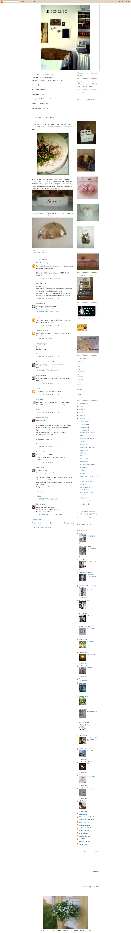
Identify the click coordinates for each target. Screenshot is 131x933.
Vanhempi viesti (69, 523)
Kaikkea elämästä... (85, 841)
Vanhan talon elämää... (86, 762)
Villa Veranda (83, 735)
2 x (88, 698)
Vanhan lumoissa (84, 825)
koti (78, 374)
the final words (91, 776)
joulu (78, 366)
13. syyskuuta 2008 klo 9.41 (48, 278)
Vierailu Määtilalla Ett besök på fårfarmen (92, 739)
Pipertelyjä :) (84, 444)
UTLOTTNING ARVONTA (91, 725)
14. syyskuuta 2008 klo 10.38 (49, 499)
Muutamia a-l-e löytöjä (91, 616)
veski (78, 397)
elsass (80, 533)
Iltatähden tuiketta (85, 788)
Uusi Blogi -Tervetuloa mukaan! (92, 590)
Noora (38, 304)
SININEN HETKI (84, 822)
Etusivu (52, 523)
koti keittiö (80, 377)
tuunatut (44, 252)
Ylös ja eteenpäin (92, 548)
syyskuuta (84, 430)
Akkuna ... (83, 453)
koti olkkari (80, 379)
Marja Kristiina (40, 263)
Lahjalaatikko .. (84, 467)
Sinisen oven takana (85, 626)
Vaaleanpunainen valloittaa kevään (92, 575)
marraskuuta (84, 424)
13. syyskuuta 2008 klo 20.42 (49, 412)
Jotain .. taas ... (84, 450)
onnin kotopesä (83, 833)
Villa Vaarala (83, 653)
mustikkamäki (83, 613)
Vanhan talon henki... (90, 668)
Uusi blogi (90, 750)
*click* (91, 518)
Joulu (88, 763)
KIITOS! (83, 484)
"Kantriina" (39, 330)
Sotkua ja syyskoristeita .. (87, 481)
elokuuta (83, 498)
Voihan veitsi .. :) (85, 470)
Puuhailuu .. (83, 473)
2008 (80, 418)
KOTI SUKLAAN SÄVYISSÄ (88, 828)
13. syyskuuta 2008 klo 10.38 (49, 312)
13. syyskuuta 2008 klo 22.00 (49, 447)
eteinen (79, 364)
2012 (80, 406)
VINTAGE (82, 559)
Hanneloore (39, 417)
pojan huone (80, 389)
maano (38, 375)
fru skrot (82, 775)
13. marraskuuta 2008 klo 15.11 (50, 515)
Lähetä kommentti (37, 520)
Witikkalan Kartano (85, 572)
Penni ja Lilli (40, 452)
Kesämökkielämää (92, 711)
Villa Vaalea (82, 801)
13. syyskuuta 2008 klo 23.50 (49, 462)
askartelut (79, 361)
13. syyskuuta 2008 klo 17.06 (49, 370)
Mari (37, 399)
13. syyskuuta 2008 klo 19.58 (49, 383)
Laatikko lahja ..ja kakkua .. (88, 464)
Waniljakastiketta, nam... (87, 819)
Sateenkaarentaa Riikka (43, 362)
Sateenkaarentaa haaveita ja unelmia (87, 586)
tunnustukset (80, 392)
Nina (37, 504)
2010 (80, 412)
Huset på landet (84, 722)
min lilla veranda (84, 600)
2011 (80, 409)
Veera (38, 388)
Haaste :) (83, 435)
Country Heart (83, 844)
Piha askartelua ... (85, 459)
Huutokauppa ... (85, 462)
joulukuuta (84, 421)
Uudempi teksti (36, 523)
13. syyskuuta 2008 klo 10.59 (49, 325)
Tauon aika (90, 790)
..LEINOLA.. (83, 839)
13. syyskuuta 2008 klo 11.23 (49, 339)
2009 (80, 415)
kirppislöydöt (80, 371)
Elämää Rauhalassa (85, 749)
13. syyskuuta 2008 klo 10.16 (49, 299)
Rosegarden (82, 683)
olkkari (79, 382)
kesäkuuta (84, 504)
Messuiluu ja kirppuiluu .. (88, 438)
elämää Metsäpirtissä (85, 546)
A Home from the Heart (86, 817)
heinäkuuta (84, 501)
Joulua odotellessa (92, 654)
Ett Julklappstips (91, 561)
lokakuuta (84, 427)
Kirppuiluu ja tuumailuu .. (88, 447)
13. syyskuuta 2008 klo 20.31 (49, 394)
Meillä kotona (83, 814)
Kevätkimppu (90, 641)
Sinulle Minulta (84, 830)
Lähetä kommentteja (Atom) (44, 527)
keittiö (78, 369)
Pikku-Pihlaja (83, 696)
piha (78, 387)
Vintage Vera (83, 709)
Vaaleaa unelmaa (84, 666)
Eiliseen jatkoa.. (85, 456)
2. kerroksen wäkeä (85, 679)
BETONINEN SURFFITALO (91, 536)
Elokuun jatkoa (91, 628)
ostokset (79, 384)
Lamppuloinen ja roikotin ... (88, 433)
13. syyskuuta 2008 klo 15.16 (49, 357)
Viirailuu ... (83, 441)
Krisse (38, 467)
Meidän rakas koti (84, 836)
